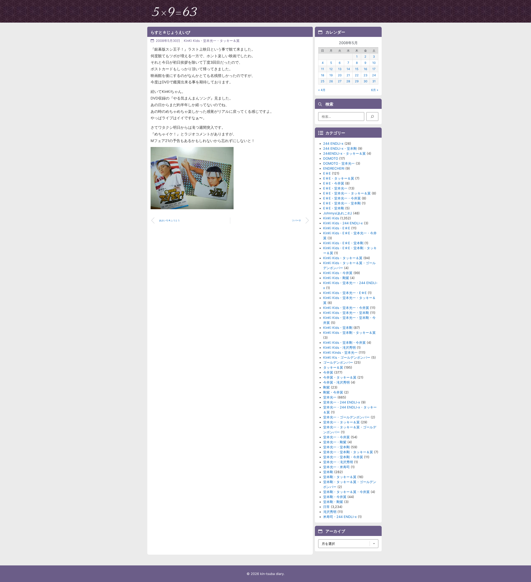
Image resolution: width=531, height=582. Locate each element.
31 (374, 81)
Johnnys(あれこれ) (337, 213)
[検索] (372, 116)
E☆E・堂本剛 (333, 208)
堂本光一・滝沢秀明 (338, 462)
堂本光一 (329, 397)
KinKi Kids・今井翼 (337, 273)
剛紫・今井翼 (333, 392)
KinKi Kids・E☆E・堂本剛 (343, 243)
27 (339, 81)
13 (339, 69)
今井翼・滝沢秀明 (336, 382)
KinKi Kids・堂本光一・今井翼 (346, 308)
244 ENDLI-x (333, 143)
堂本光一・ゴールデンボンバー (346, 417)
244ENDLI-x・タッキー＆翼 (344, 153)
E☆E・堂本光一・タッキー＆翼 (347, 193)
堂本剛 (328, 472)
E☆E (327, 173)
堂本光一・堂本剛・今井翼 (343, 457)
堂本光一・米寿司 (336, 467)
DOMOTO (330, 158)
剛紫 (326, 387)
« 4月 (321, 90)
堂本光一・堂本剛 (336, 447)
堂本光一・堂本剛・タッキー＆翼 (348, 452)
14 (348, 69)
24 (374, 75)
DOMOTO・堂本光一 (339, 163)
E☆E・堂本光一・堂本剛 (342, 203)
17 (373, 69)
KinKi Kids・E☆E (336, 228)
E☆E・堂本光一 (335, 188)
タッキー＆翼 (333, 367)
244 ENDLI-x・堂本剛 (340, 148)
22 (357, 75)
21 (348, 75)
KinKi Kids (331, 218)
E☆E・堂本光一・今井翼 (342, 198)
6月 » (374, 90)
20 (340, 75)
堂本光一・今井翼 (336, 437)
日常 (326, 507)
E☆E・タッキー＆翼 (338, 178)
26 (331, 81)
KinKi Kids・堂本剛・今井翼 (344, 342)
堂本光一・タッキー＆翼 (341, 422)
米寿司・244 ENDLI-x (340, 517)
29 (357, 81)
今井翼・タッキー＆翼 (339, 377)
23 (365, 75)
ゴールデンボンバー (338, 362)
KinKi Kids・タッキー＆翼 (342, 258)
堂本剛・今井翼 (334, 497)
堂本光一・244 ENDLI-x (341, 402)
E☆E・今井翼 (333, 183)
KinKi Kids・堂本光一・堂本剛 (346, 313)
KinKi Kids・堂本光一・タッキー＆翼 (212, 41)
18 (322, 75)
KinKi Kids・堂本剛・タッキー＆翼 (349, 332)
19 (331, 75)
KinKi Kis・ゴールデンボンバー (346, 357)
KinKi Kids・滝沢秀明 (339, 347)
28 (348, 81)
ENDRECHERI (333, 168)
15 (356, 69)
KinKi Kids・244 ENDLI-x (343, 223)
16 (365, 69)
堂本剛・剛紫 (333, 502)
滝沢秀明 (329, 512)
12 (331, 69)
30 (365, 81)
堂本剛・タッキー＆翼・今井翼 (346, 492)
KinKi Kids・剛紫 (336, 278)
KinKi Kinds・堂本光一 (340, 352)
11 (322, 69)
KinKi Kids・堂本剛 (337, 328)
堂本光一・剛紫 (334, 442)
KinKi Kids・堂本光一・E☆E (345, 293)
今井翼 (328, 372)
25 (322, 81)
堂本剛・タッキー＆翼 (339, 477)
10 (374, 62)
